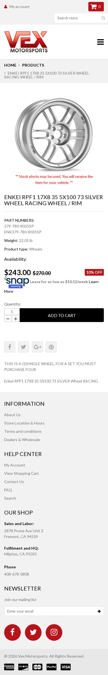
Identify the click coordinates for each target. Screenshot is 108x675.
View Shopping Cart (21, 473)
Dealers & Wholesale (22, 439)
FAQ (8, 489)
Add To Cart (62, 315)
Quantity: (12, 304)
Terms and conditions (23, 431)
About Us (12, 414)
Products (33, 65)
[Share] (9, 346)
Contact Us (14, 481)
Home (10, 65)
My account (19, 6)
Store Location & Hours (24, 423)
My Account (14, 465)
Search (10, 498)
